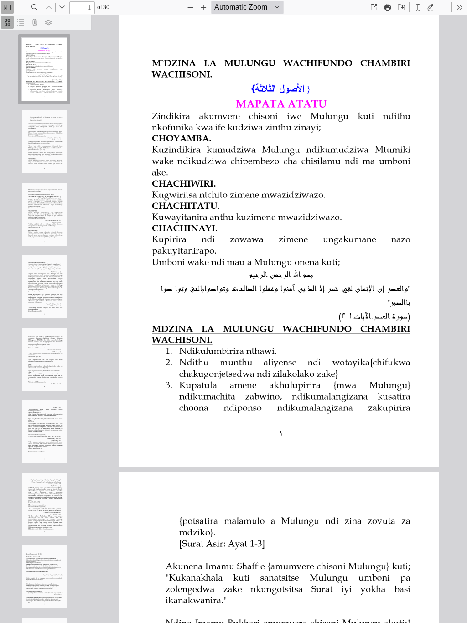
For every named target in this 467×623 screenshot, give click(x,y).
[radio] (7, 22)
